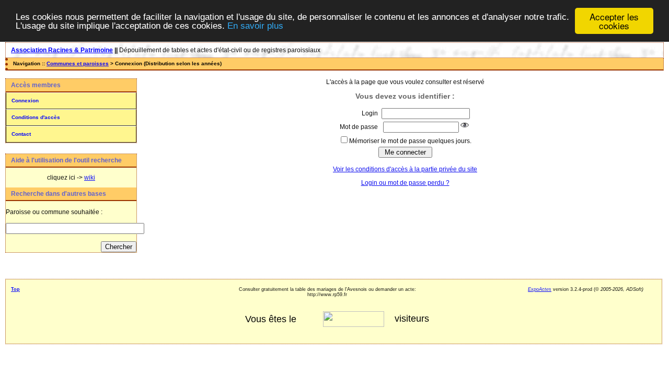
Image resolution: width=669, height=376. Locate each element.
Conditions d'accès (35, 117)
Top (15, 289)
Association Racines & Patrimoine (62, 50)
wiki (89, 177)
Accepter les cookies (614, 21)
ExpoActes (539, 289)
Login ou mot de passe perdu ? (405, 182)
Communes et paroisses (78, 63)
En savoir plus (255, 26)
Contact (21, 134)
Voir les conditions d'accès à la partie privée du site (405, 169)
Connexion (25, 100)
